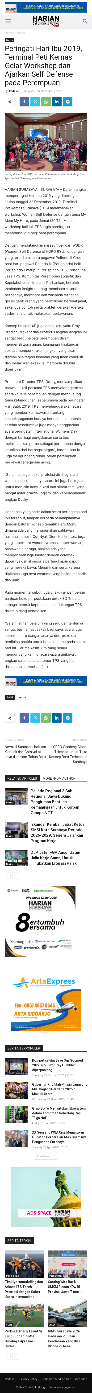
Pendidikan (12, 1275)
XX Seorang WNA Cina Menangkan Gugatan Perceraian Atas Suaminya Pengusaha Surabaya (59, 1137)
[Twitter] (35, 101)
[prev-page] (8, 875)
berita (22, 697)
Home (9, 33)
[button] (8, 21)
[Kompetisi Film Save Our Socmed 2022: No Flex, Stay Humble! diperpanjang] (16, 1066)
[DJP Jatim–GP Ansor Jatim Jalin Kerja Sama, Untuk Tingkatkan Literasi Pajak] (16, 858)
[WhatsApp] (46, 101)
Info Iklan (81, 1379)
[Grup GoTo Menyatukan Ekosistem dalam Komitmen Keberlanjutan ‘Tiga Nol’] (16, 1114)
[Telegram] (67, 101)
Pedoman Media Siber (56, 1379)
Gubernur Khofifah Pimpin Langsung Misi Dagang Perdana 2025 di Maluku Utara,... (59, 1089)
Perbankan (55, 1275)
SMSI (9, 1325)
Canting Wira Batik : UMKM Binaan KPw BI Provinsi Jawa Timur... (65, 1287)
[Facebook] (24, 101)
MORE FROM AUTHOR (59, 778)
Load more (44, 1156)
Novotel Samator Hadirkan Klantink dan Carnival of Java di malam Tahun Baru (25, 752)
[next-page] (15, 875)
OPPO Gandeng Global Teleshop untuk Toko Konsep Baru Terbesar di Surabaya (68, 754)
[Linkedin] (57, 101)
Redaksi (14, 91)
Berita (21, 33)
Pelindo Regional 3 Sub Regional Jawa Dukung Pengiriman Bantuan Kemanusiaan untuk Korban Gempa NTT (55, 801)
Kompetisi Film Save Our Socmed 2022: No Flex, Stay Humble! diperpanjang (57, 1065)
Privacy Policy (28, 1379)
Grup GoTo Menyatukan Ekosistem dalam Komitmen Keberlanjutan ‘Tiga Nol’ (59, 1113)
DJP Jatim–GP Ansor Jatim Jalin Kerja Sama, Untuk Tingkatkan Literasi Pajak (55, 858)
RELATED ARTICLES (22, 778)
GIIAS (52, 1325)
